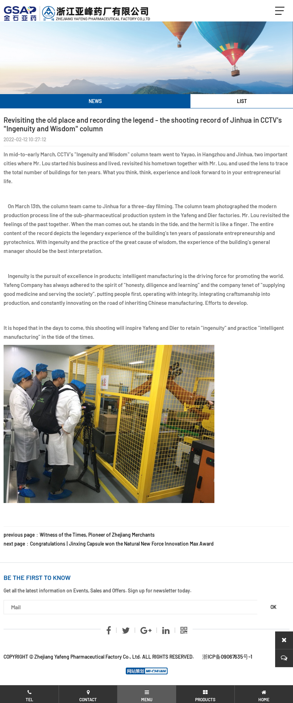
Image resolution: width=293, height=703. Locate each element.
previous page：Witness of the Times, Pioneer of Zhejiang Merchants (79, 535)
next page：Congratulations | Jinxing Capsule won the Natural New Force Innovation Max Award (109, 544)
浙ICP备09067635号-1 (227, 656)
